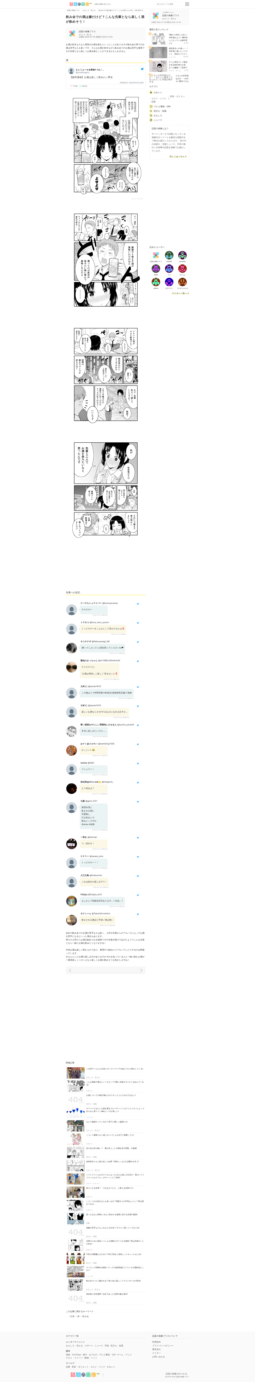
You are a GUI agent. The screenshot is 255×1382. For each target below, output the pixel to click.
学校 (107, 1345)
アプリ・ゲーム (175, 71)
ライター (156, 1353)
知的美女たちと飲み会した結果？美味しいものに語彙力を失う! (112, 1161)
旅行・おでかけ (90, 1354)
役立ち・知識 (91, 1104)
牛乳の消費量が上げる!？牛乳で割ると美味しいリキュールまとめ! (113, 1254)
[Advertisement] (106, 568)
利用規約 (156, 1342)
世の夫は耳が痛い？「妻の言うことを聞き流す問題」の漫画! (111, 1148)
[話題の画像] (79, 4)
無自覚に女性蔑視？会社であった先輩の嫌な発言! (107, 1294)
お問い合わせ (158, 1356)
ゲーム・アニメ (124, 1354)
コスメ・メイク (158, 98)
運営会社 (156, 1349)
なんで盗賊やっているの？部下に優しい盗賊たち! (107, 1122)
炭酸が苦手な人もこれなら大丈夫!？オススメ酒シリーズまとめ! (112, 1228)
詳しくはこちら (177, 156)
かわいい (89, 1091)
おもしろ (158, 115)
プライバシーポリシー (162, 1345)
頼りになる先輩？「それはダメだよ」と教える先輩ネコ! (109, 1188)
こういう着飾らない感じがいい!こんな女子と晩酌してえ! (110, 1135)
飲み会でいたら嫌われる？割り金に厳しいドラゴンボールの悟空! (113, 1281)
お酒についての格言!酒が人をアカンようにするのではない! (111, 1095)
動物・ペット (90, 1357)
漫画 (68, 1354)
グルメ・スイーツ (93, 1183)
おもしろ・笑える (93, 1077)
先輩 (72, 1316)
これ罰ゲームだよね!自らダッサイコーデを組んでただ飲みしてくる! (114, 1069)
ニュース (89, 1117)
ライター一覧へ (179, 293)
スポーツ (88, 1345)
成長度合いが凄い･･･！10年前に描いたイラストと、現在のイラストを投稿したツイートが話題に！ (178, 53)
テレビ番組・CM (162, 106)
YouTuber (76, 1354)
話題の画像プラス (87, 31)
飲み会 (85, 1316)
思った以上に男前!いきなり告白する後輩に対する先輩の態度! (111, 1214)
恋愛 (88, 1223)
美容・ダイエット (176, 97)
